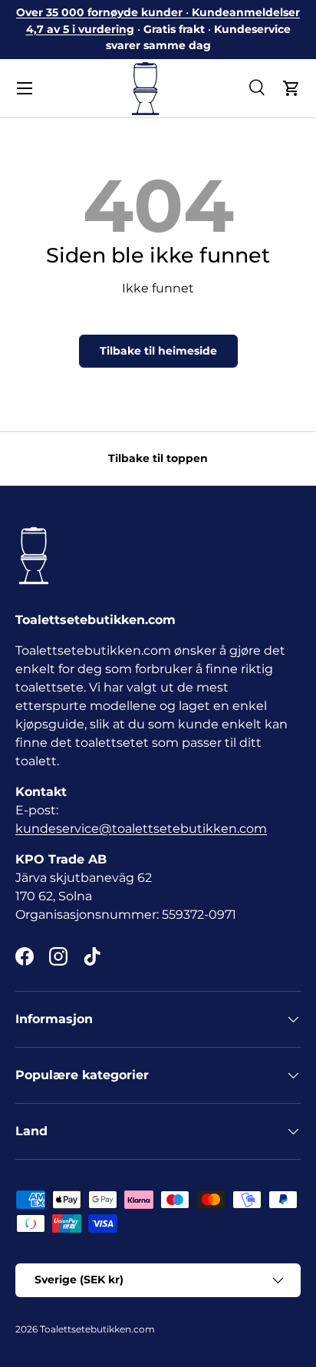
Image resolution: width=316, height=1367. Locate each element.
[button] (291, 88)
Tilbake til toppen (158, 458)
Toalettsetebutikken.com (97, 1329)
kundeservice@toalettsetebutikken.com (141, 828)
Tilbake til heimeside (158, 351)
